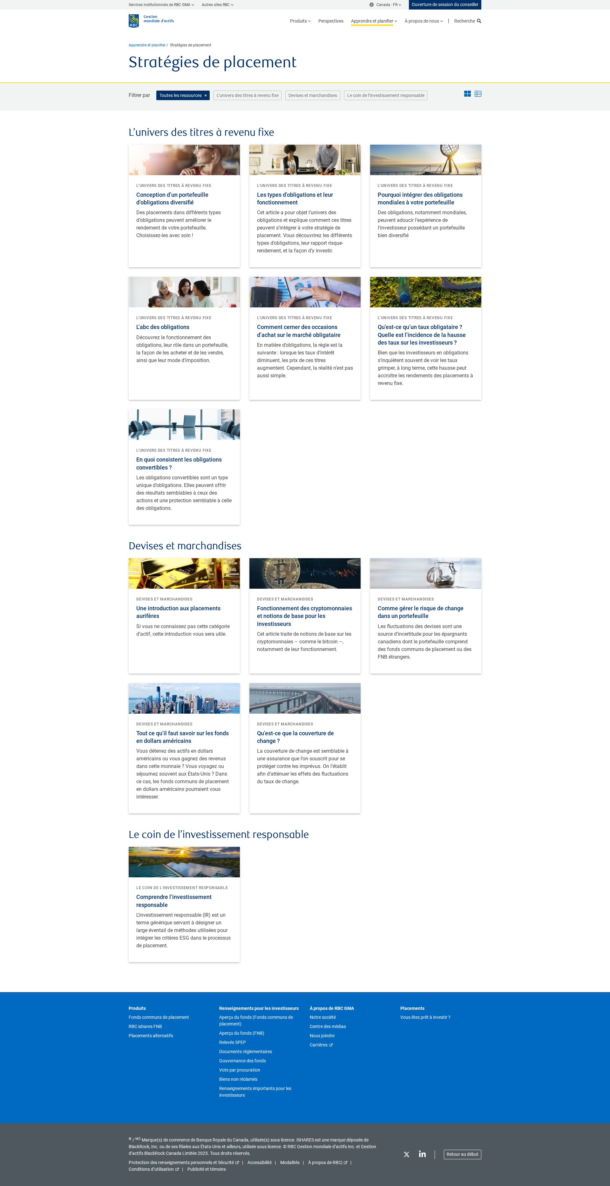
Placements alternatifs (151, 1035)
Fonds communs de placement (159, 1017)
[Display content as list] (478, 94)
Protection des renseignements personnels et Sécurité (181, 1162)
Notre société (323, 1017)
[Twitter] (406, 1155)
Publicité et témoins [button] (206, 1169)
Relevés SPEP (232, 1042)
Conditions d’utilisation (151, 1169)
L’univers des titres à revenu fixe (248, 95)
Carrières (319, 1044)
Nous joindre (322, 1035)
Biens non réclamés (238, 1079)
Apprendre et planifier (147, 45)
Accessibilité (259, 1162)
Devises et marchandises (312, 95)
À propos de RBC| (325, 1162)
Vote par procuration (239, 1070)
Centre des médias (328, 1026)
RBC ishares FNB (145, 1026)
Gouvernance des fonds (242, 1060)
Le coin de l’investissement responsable (385, 95)
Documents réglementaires (245, 1051)
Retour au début (462, 1154)
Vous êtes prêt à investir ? (425, 1017)
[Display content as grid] (467, 94)
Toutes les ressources (180, 95)
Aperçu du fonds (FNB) (241, 1033)
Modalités (290, 1162)
